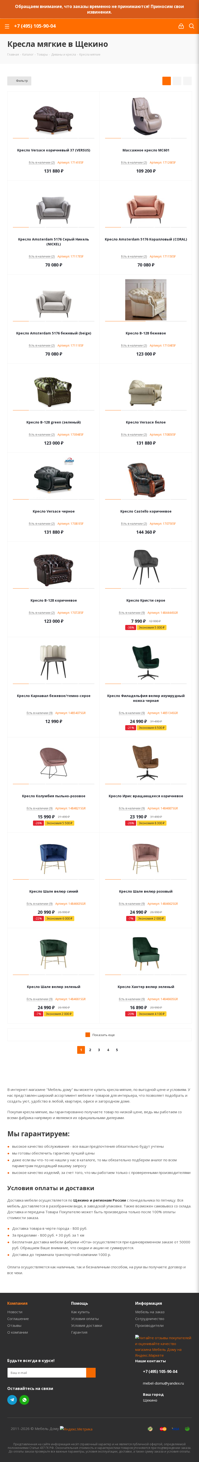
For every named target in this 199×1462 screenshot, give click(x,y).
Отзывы (14, 1325)
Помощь (79, 1303)
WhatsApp (24, 1400)
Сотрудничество (149, 1318)
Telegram (12, 1400)
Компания (17, 1303)
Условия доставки (86, 1325)
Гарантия (79, 1332)
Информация (148, 1303)
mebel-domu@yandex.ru (163, 1383)
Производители (149, 1325)
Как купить (80, 1311)
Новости (14, 1311)
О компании (17, 1332)
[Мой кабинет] (181, 26)
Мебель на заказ (150, 1311)
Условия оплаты (85, 1318)
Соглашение (18, 1318)
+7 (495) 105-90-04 (35, 26)
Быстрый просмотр (53, 143)
